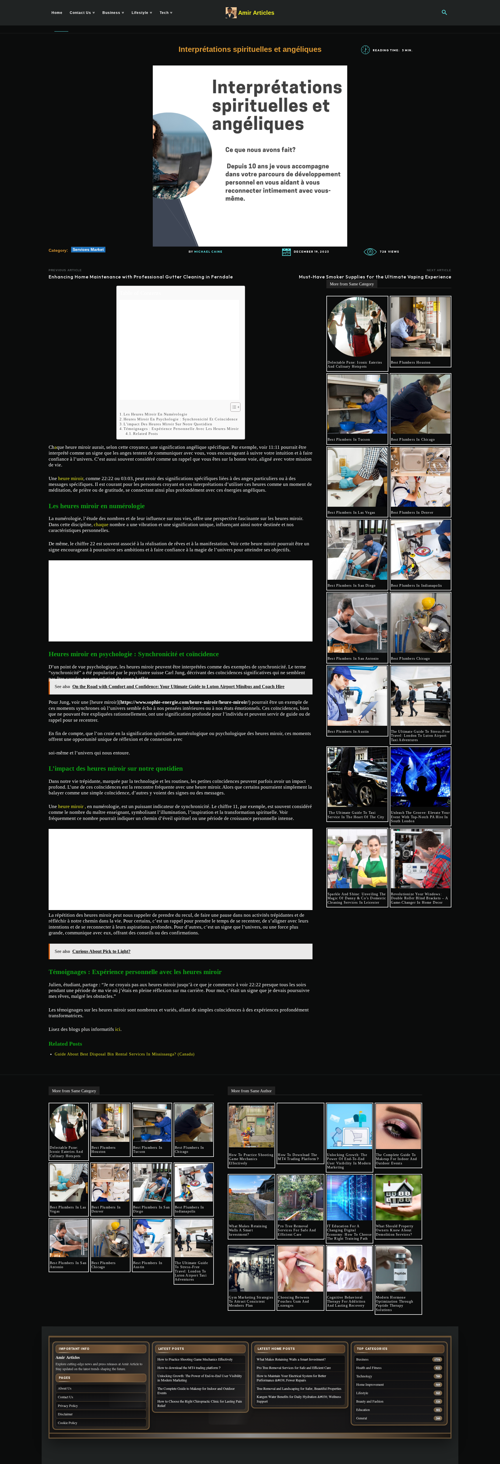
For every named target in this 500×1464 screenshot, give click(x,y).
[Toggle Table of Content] (232, 407)
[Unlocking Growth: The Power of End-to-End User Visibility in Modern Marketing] (349, 1126)
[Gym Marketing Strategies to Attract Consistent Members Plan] (251, 1268)
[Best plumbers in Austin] (357, 696)
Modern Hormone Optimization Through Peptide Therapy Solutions (394, 1303)
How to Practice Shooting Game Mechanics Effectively (251, 1159)
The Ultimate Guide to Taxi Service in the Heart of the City (356, 815)
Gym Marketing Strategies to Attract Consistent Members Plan (251, 1301)
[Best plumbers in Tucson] (357, 404)
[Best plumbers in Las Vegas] (357, 477)
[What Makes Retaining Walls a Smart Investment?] (251, 1197)
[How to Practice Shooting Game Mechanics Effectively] (251, 1126)
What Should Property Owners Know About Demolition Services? (394, 1230)
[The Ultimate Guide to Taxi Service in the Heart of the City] (357, 777)
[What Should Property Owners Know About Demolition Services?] (398, 1197)
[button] (444, 13)
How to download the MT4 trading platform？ (299, 1157)
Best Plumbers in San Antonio (353, 659)
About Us (64, 1388)
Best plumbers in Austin (348, 732)
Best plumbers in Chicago (413, 439)
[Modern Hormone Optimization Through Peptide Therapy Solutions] (398, 1268)
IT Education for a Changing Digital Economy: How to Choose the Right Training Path (349, 1232)
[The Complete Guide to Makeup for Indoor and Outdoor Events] (398, 1126)
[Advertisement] (179, 350)
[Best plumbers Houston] (421, 327)
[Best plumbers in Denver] (421, 477)
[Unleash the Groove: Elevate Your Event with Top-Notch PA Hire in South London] (421, 777)
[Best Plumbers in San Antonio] (357, 623)
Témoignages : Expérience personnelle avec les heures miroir (181, 428)
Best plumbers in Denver (412, 513)
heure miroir (70, 478)
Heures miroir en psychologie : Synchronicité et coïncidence (181, 419)
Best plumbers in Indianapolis (416, 586)
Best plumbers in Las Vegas (351, 513)
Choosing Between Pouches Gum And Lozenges (293, 1301)
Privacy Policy (68, 1405)
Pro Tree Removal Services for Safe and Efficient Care (297, 1230)
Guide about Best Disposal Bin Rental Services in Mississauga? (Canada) (125, 1054)
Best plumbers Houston (411, 362)
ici (117, 1029)
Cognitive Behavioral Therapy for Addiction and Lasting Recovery (346, 1301)
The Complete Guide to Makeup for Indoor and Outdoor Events (396, 1159)
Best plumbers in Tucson (349, 439)
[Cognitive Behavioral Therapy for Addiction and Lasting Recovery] (349, 1268)
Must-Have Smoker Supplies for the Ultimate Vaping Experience (375, 277)
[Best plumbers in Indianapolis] (421, 550)
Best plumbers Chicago (410, 659)
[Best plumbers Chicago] (421, 623)
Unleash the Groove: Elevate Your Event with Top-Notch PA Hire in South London (420, 817)
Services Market (88, 249)
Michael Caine (208, 252)
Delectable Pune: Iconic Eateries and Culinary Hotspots (355, 364)
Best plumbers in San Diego (352, 586)
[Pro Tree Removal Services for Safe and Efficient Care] (300, 1197)
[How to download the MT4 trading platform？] (300, 1126)
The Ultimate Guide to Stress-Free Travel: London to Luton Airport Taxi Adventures (420, 736)
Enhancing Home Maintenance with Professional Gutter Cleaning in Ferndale (141, 277)
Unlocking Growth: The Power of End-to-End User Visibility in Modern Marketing (349, 1161)
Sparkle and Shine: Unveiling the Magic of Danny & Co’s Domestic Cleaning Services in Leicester (357, 898)
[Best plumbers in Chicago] (421, 404)
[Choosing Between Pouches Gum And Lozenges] (300, 1268)
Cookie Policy (67, 1422)
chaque (101, 524)
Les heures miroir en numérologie (156, 414)
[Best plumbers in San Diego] (357, 550)
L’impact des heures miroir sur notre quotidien (168, 424)
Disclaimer (65, 1414)
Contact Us (65, 1396)
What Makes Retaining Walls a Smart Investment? (248, 1230)
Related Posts (145, 433)
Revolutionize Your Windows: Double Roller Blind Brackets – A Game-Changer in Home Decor (419, 898)
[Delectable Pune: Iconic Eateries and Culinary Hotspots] (357, 327)
